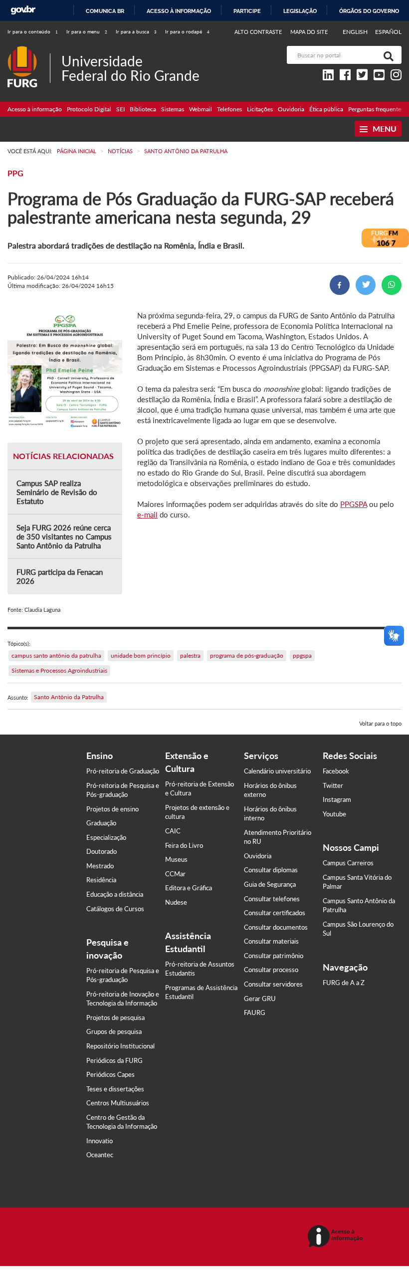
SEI (120, 109)
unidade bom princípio (141, 655)
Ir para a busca (136, 31)
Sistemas (172, 109)
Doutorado (101, 851)
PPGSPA (353, 504)
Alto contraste (258, 31)
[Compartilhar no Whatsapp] (392, 285)
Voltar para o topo (380, 723)
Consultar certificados (274, 913)
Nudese (176, 902)
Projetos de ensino (112, 809)
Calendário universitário (277, 771)
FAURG (254, 1013)
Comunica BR (105, 10)
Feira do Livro (184, 845)
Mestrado (100, 866)
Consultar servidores (273, 984)
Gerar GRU (260, 999)
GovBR (22, 10)
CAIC (173, 831)
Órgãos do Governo (369, 10)
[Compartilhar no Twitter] (366, 285)
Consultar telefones (272, 899)
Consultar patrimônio (273, 956)
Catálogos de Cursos (115, 909)
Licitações (260, 109)
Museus (176, 859)
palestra (190, 655)
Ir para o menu (86, 31)
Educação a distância (114, 894)
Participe (247, 10)
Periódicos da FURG (114, 1060)
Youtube (334, 814)
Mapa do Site (309, 31)
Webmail (200, 109)
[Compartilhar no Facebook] (340, 285)
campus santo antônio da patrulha (56, 655)
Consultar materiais (271, 941)
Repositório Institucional (120, 1046)
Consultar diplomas (271, 870)
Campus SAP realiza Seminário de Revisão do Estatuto (56, 492)
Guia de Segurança (270, 884)
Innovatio (99, 1141)
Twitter (333, 785)
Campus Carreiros (348, 863)
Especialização (106, 837)
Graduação (101, 823)
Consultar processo (271, 970)
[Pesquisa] (386, 54)
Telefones (229, 109)
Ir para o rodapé (187, 31)
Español (388, 31)
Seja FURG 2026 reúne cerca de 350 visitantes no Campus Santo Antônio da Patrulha (64, 536)
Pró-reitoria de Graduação (122, 771)
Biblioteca (143, 109)
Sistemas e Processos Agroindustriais (59, 670)
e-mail (147, 514)
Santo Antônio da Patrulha (69, 697)
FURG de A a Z (344, 983)
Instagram (337, 799)
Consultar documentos (276, 927)
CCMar (175, 874)
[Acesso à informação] (337, 1237)
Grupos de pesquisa (114, 1031)
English (356, 31)
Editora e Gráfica (188, 888)
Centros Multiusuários (117, 1103)
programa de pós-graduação (246, 655)
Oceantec (99, 1155)
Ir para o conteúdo (32, 31)
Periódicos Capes (110, 1074)
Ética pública (326, 109)
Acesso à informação (179, 10)
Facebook (336, 771)
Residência (101, 880)
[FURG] (28, 50)
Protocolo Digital (89, 109)
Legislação (300, 10)
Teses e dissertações (115, 1089)
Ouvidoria (291, 109)
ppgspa (302, 655)
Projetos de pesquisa (115, 1017)
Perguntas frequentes (376, 109)
